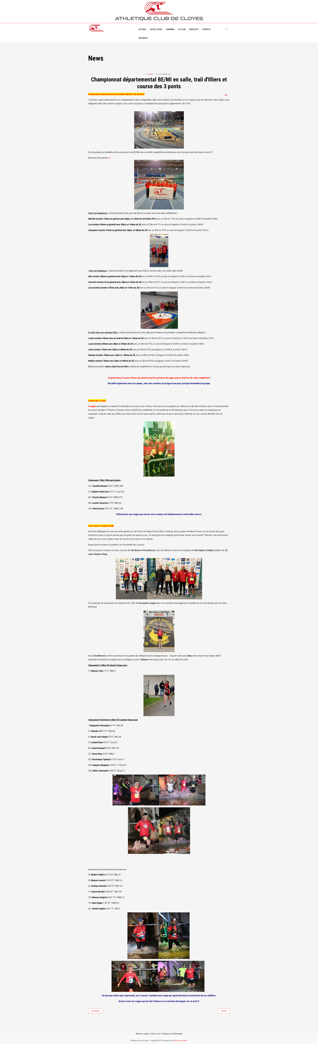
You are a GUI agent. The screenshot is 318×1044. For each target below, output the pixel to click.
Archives (143, 38)
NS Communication (180, 1041)
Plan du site (155, 1034)
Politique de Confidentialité (171, 1034)
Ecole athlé (156, 29)
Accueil (142, 29)
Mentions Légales (142, 1034)
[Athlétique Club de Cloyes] (96, 28)
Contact (206, 29)
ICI (109, 157)
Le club (182, 29)
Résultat (194, 29)
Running (170, 29)
